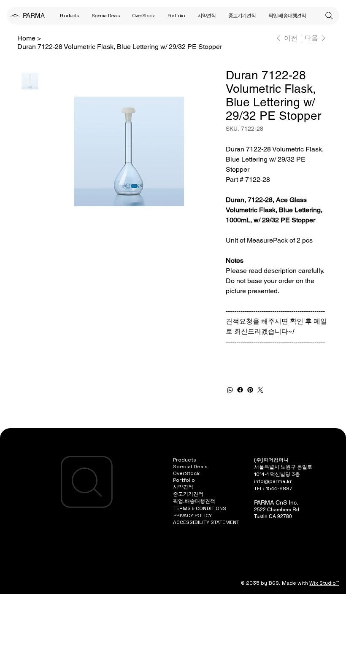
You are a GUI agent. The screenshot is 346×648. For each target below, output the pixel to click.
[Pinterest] (250, 390)
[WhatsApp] (230, 390)
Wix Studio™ (324, 583)
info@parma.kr (273, 481)
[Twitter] (260, 390)
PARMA (34, 15)
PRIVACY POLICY (192, 515)
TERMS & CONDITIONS (199, 508)
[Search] (329, 15)
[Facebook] (240, 390)
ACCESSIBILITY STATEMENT (206, 522)
